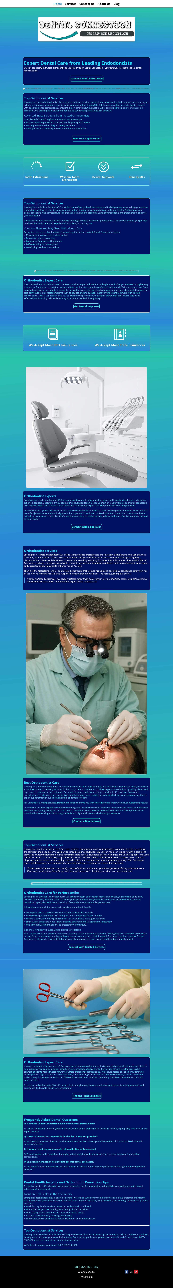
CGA (83, 1266)
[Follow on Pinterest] (136, 1271)
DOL (89, 1266)
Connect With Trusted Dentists (86, 947)
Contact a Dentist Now (86, 821)
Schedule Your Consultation (86, 78)
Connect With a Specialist (86, 526)
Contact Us (87, 4)
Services (70, 4)
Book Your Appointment (86, 138)
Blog (116, 4)
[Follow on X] (131, 1271)
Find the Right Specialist (86, 1095)
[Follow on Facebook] (126, 1271)
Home (57, 4)
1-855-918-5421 (69, 1245)
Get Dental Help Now (86, 306)
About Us (104, 4)
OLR (76, 1266)
